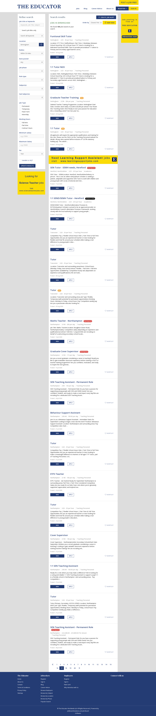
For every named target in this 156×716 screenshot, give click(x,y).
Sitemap (20, 693)
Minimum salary (25, 133)
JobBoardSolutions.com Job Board (78, 711)
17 (62, 668)
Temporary (26, 109)
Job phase (23, 68)
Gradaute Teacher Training (64, 97)
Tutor (53, 228)
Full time (25, 123)
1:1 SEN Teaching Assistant (64, 565)
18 (66, 668)
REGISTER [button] (121, 8)
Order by (86, 23)
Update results (27, 166)
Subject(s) (22, 85)
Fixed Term (26, 112)
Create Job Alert (107, 17)
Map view (110, 23)
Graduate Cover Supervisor (64, 351)
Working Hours (24, 119)
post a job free (129, 2)
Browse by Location (47, 696)
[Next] (79, 668)
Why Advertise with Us (71, 687)
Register (43, 679)
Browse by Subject (47, 693)
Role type (22, 76)
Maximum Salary (25, 142)
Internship (25, 114)
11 (93, 664)
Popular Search (46, 702)
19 (70, 668)
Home (19, 679)
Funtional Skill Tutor (61, 36)
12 (97, 664)
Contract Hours (27, 128)
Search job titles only (29, 30)
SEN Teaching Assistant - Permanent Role (71, 382)
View (57, 57)
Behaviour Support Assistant (65, 412)
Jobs (77, 8)
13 (102, 664)
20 (75, 668)
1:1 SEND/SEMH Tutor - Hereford (67, 198)
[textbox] (20, 88)
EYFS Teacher (57, 474)
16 (57, 668)
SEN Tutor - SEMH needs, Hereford (68, 167)
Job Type (22, 103)
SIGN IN (133, 8)
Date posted (23, 59)
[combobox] (31, 88)
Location (22, 41)
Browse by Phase (46, 699)
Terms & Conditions (24, 687)
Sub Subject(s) (24, 94)
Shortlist (110, 57)
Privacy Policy (22, 690)
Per (20, 150)
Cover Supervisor (59, 535)
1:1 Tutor (55, 128)
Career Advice (97, 8)
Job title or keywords (27, 21)
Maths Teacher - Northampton (66, 320)
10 (89, 664)
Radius (21, 50)
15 (110, 664)
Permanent (26, 106)
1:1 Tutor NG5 (57, 67)
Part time (25, 125)
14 (106, 664)
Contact (20, 685)
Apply (71, 57)
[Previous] (52, 664)
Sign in (43, 682)
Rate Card (67, 685)
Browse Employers (47, 690)
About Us (110, 8)
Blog (85, 8)
